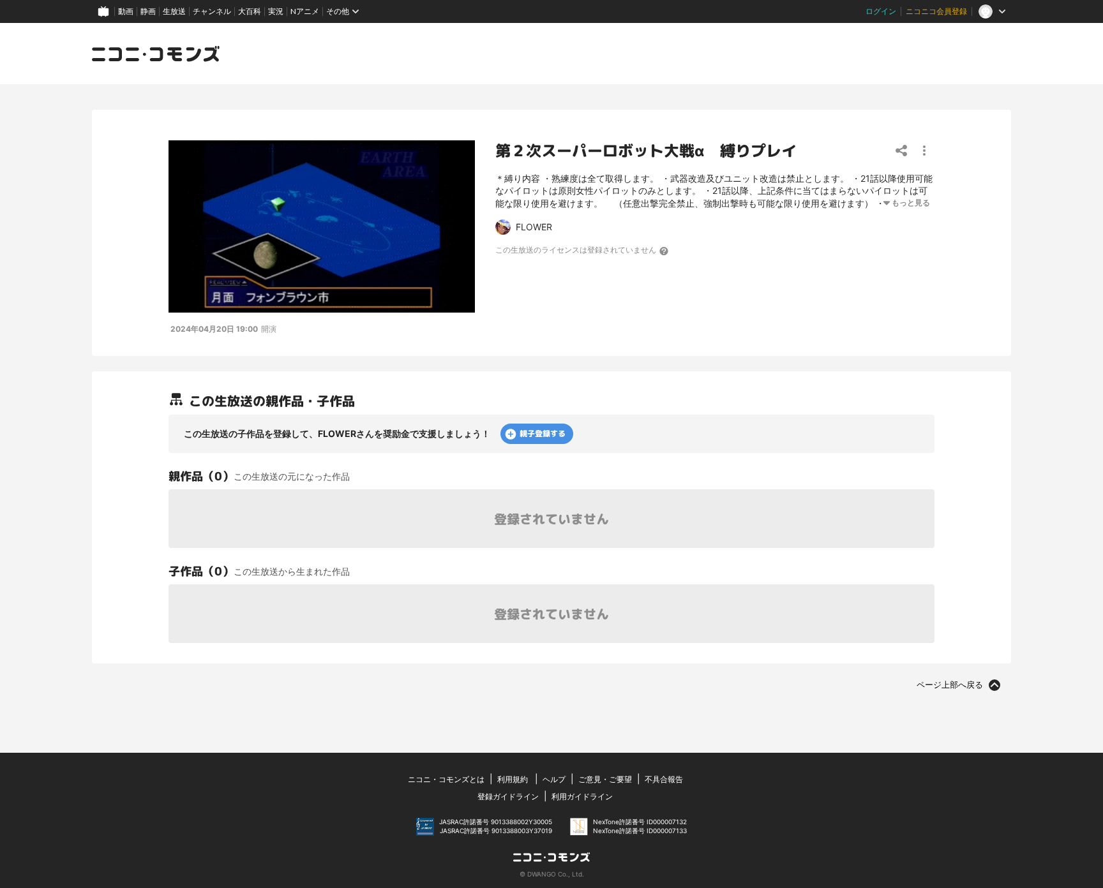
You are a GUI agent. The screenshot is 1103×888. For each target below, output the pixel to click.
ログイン (881, 11)
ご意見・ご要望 (605, 779)
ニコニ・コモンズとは (446, 779)
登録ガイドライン (508, 796)
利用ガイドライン (582, 796)
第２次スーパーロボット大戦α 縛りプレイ (646, 150)
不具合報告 (664, 779)
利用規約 (512, 779)
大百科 (249, 11)
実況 (275, 11)
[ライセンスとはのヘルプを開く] (664, 250)
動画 (125, 11)
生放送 (174, 11)
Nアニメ (304, 11)
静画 (148, 11)
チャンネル (212, 11)
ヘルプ (554, 779)
